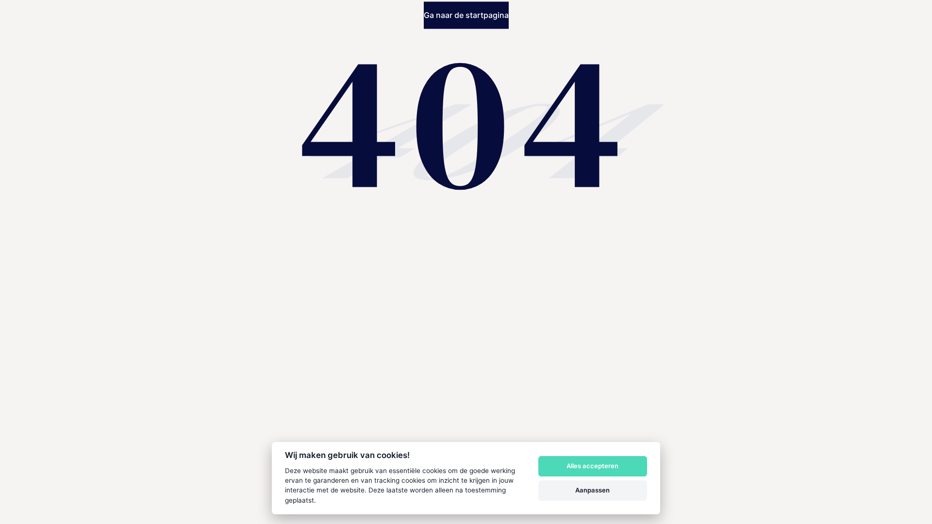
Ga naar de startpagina (466, 15)
